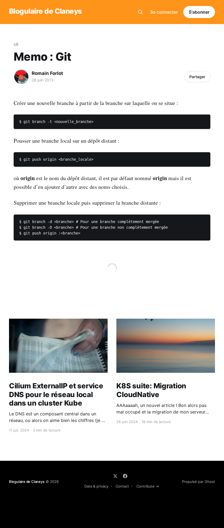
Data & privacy (96, 486)
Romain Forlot (47, 73)
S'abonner (199, 12)
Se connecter (164, 12)
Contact (122, 486)
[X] (115, 476)
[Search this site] (140, 12)
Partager (197, 76)
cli (16, 44)
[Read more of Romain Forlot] (21, 76)
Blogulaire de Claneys (45, 11)
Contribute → (147, 486)
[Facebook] (125, 476)
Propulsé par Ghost (198, 481)
